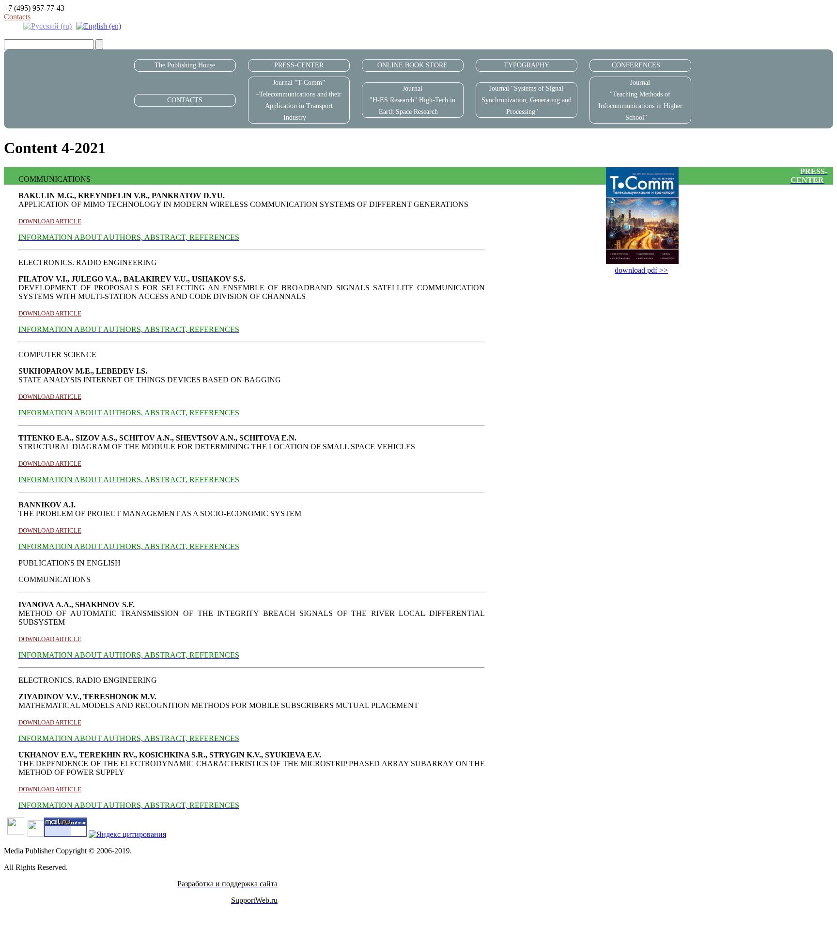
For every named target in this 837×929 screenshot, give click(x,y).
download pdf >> (641, 270)
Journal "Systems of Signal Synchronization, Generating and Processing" (526, 100)
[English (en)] (98, 25)
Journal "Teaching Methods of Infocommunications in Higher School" (640, 100)
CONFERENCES (636, 65)
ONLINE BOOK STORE (412, 65)
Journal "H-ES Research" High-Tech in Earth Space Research (412, 100)
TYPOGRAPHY (526, 65)
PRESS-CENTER (299, 65)
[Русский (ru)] (47, 25)
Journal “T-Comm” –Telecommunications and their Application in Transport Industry (298, 100)
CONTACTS (184, 100)
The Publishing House (185, 65)
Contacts (17, 17)
